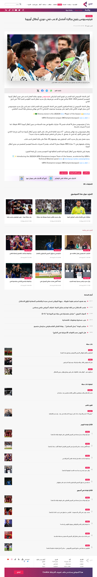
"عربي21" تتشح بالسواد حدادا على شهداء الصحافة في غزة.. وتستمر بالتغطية (71, 414)
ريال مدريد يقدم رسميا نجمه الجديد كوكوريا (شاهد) (80, 282)
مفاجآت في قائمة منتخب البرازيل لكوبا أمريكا (78, 217)
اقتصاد (64, 4)
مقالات (50, 4)
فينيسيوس (46, 96)
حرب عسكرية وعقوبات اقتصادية (74, 320)
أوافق (18, 572)
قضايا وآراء (68, 564)
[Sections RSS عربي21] (22, 559)
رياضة (59, 4)
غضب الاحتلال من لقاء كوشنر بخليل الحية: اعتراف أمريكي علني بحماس (59, 307)
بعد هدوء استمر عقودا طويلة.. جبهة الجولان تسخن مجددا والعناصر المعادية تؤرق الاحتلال (52, 301)
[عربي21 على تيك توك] (9, 10)
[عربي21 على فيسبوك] (23, 10)
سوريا (43, 566)
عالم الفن (56, 564)
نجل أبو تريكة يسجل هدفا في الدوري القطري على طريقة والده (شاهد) (70, 434)
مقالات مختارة (67, 566)
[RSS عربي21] (6, 10)
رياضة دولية (78, 10)
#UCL (62, 114)
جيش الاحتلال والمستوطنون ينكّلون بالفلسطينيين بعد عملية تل (75, 393)
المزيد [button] (29, 4)
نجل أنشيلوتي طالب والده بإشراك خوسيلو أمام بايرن (78, 362)
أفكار (40, 4)
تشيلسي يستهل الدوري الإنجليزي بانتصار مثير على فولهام (48, 254)
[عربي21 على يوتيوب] (16, 10)
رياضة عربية (69, 10)
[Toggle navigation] (20, 4)
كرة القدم (86, 173)
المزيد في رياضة (88, 230)
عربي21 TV (55, 561)
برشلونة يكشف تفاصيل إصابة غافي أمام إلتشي (20, 254)
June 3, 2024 (83, 118)
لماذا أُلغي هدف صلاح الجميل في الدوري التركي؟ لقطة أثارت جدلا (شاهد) (49, 282)
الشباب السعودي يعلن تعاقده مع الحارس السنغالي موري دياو (80, 254)
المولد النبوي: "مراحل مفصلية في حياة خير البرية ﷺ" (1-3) (64, 314)
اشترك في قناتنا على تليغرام (65, 178)
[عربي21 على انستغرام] (13, 10)
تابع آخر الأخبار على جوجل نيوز (36, 178)
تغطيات (55, 4)
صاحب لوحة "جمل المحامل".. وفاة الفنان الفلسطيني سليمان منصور (60, 326)
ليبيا (44, 564)
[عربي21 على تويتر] (19, 10)
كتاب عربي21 (67, 561)
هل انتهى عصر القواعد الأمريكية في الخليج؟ (69, 333)
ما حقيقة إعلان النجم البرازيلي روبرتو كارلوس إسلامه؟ (75, 524)
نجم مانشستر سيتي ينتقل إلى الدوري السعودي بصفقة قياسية (72, 536)
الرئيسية (74, 4)
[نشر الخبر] (38, 90)
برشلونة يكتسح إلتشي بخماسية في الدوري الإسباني (20, 282)
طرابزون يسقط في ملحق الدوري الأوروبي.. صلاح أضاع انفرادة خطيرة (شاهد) (68, 548)
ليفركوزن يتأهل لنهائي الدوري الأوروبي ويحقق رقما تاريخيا (76, 353)
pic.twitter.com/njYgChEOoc (80, 159)
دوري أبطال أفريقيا (75, 173)
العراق (43, 561)
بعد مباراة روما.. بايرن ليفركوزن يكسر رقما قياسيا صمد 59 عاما (19, 217)
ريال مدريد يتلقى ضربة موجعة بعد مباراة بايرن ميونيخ (49, 217)
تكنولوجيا (56, 566)
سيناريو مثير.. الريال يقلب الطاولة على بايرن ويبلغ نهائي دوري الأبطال (73, 372)
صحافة (44, 4)
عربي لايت (35, 4)
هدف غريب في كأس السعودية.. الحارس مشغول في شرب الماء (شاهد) (69, 512)
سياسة (69, 4)
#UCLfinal (86, 114)
